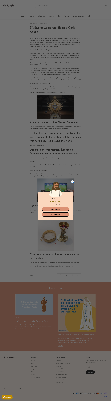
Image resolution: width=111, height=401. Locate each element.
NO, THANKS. (55, 214)
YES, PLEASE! (55, 209)
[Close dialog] (72, 181)
